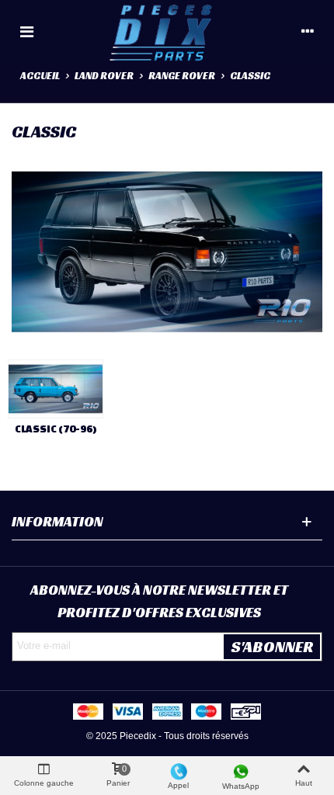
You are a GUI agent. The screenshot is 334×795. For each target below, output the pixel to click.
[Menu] (26, 31)
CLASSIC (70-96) (56, 429)
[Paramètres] (307, 31)
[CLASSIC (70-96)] (55, 388)
